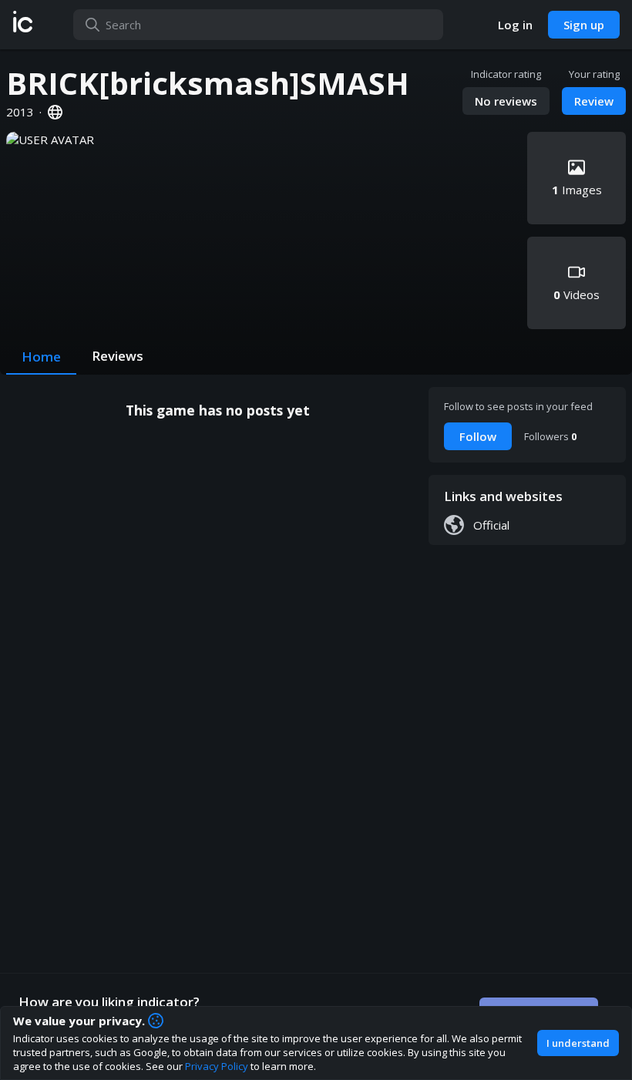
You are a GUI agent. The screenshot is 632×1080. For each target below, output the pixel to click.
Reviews (117, 356)
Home (41, 356)
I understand (578, 1043)
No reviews (506, 101)
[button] (22, 24)
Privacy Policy (216, 1066)
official (491, 525)
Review (594, 101)
